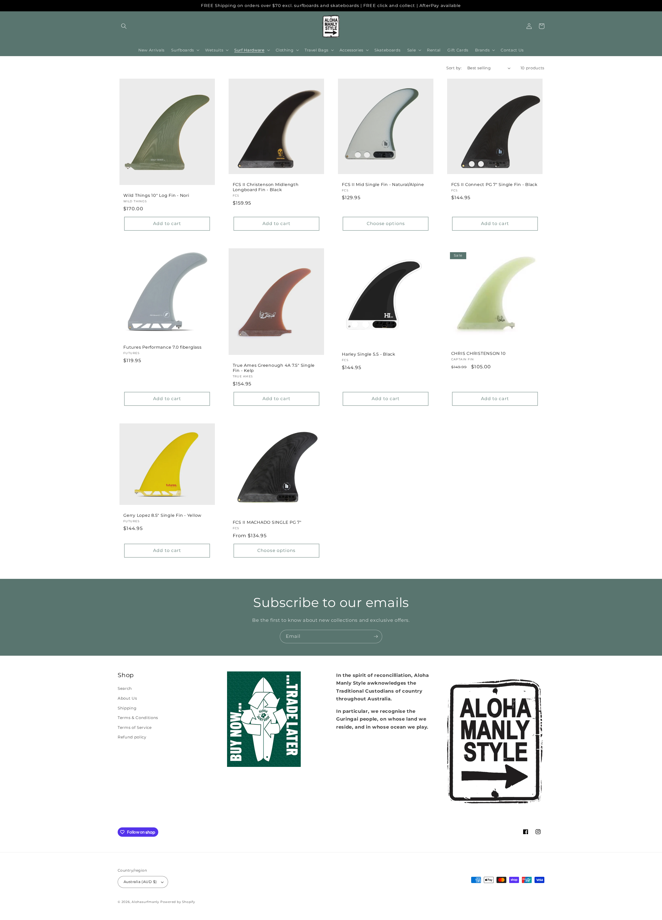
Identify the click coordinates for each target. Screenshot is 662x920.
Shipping (127, 708)
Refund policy (132, 737)
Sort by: (454, 67)
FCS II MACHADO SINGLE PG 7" (267, 522)
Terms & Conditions (138, 717)
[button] (124, 26)
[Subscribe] (376, 636)
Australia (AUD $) (140, 881)
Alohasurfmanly (145, 902)
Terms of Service (135, 727)
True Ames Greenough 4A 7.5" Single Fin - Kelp (274, 368)
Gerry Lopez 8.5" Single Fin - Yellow (162, 515)
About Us (127, 698)
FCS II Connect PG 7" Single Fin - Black (494, 184)
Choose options (386, 223)
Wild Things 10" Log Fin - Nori (156, 195)
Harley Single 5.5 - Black (368, 354)
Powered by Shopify (177, 902)
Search (125, 688)
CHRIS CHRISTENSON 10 (478, 353)
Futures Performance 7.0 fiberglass (162, 347)
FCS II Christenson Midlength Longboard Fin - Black (266, 187)
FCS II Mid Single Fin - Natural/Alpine (383, 184)
